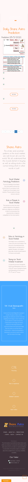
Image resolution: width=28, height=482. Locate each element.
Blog (12, 434)
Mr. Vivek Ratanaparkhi (14, 306)
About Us (11, 432)
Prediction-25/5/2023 (11, 37)
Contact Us (19, 434)
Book (7, 434)
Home (5, 432)
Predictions (20, 432)
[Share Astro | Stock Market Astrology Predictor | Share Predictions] (14, 424)
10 (19, 131)
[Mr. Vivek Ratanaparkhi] (14, 294)
